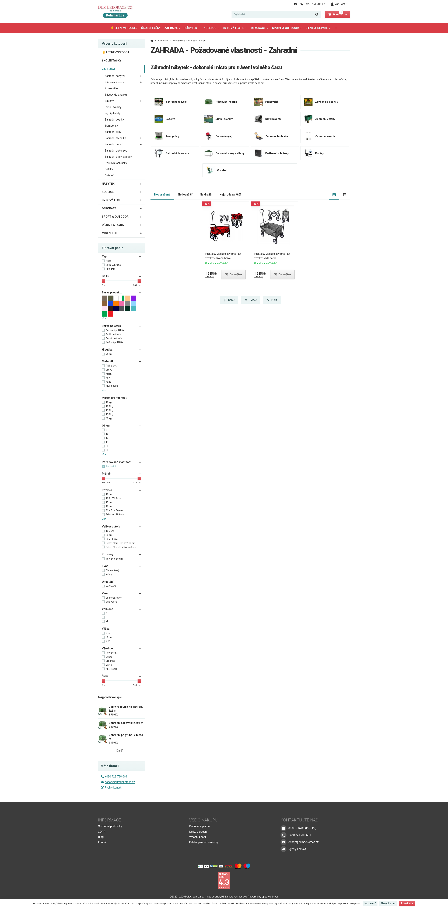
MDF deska (112, 385)
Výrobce (107, 648)
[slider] (103, 281)
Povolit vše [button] (407, 903)
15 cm (109, 502)
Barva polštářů (111, 326)
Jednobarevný (114, 597)
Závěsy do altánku (116, 94)
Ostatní (109, 175)
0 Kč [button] (337, 14)
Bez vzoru (111, 601)
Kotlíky (109, 169)
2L (107, 446)
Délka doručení (198, 831)
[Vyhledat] (317, 14)
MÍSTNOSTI (109, 233)
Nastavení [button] (370, 903)
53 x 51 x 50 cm (114, 510)
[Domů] (116, 11)
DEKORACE (258, 28)
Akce (108, 260)
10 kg (109, 402)
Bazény (109, 100)
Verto (109, 664)
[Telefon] (283, 835)
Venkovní (111, 586)
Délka (105, 276)
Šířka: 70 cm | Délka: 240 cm (121, 547)
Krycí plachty (112, 113)
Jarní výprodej (113, 264)
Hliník (108, 373)
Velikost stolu (111, 526)
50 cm (109, 535)
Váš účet (340, 4)
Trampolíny (111, 125)
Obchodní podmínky (110, 826)
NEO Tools (111, 668)
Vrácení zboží (197, 837)
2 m (108, 633)
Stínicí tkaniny (113, 107)
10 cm (109, 494)
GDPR (101, 831)
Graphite (110, 660)
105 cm (110, 531)
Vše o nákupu (203, 820)
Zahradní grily (113, 131)
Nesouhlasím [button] (388, 903)
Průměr (107, 473)
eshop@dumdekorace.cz (120, 782)
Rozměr (107, 490)
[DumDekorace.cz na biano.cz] (224, 880)
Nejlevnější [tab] (185, 194)
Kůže (108, 381)
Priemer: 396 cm (115, 514)
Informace (109, 820)
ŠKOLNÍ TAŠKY (151, 28)
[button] (346, 14)
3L (107, 450)
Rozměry (108, 554)
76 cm (109, 354)
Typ (104, 256)
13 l (108, 438)
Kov (108, 377)
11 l (108, 442)
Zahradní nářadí (114, 144)
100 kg (109, 406)
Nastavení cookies (237, 896)
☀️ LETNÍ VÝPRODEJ (123, 28)
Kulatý (109, 574)
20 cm (109, 506)
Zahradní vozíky (114, 119)
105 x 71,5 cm (113, 498)
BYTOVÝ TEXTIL (233, 28)
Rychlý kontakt (113, 787)
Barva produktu (112, 292)
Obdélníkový (112, 570)
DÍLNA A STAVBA (317, 28)
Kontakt (102, 842)
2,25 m (109, 641)
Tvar (105, 566)
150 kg (109, 410)
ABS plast (111, 365)
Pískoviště (111, 88)
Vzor (105, 593)
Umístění (107, 581)
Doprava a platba (199, 826)
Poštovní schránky (116, 163)
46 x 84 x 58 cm (114, 558)
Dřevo (109, 369)
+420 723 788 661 (116, 776)
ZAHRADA (173, 29)
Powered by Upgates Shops (263, 896)
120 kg (109, 414)
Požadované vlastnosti (117, 462)
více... (105, 318)
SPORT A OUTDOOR (285, 28)
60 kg (109, 418)
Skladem (110, 269)
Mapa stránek (212, 896)
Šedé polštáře (113, 334)
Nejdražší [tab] (206, 194)
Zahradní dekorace (116, 150)
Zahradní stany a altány (118, 156)
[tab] (334, 195)
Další (119, 750)
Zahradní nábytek (115, 76)
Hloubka (107, 349)
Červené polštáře (115, 330)
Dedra (109, 656)
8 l (107, 430)
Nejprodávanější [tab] (230, 194)
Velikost (107, 609)
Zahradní (111, 466)
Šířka (105, 676)
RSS (223, 896)
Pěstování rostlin (115, 82)
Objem (106, 425)
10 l (108, 434)
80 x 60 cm (112, 539)
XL (107, 621)
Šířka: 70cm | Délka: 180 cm (120, 543)
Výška (106, 628)
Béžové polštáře (115, 342)
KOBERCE (210, 28)
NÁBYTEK (190, 28)
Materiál (107, 361)
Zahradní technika (115, 138)
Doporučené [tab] (162, 194)
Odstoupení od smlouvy (203, 842)
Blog (101, 837)
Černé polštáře (114, 338)
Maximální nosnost (114, 397)
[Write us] (283, 849)
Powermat (111, 652)
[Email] (295, 4)
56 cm (109, 637)
